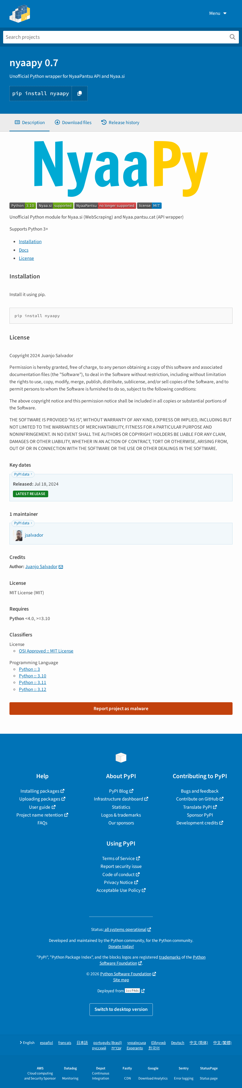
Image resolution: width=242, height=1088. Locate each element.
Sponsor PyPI (200, 815)
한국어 (154, 1048)
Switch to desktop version (121, 1009)
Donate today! (121, 946)
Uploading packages (39, 798)
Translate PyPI (197, 807)
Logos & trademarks (121, 815)
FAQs (42, 822)
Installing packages (39, 791)
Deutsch (177, 1042)
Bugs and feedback (200, 791)
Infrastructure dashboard (118, 798)
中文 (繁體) (222, 1042)
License (26, 258)
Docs (23, 250)
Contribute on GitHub (197, 798)
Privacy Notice (118, 882)
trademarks (170, 957)
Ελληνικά (158, 1042)
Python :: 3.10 (32, 675)
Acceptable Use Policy (118, 890)
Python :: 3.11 (32, 682)
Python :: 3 (29, 669)
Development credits (197, 822)
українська (136, 1042)
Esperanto (135, 1048)
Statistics (121, 807)
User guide (39, 807)
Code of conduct (118, 874)
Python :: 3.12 (32, 689)
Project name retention (39, 815)
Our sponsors (121, 822)
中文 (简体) (199, 1042)
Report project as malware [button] (121, 708)
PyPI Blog (118, 791)
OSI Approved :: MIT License (46, 650)
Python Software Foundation (125, 974)
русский (99, 1048)
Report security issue (121, 866)
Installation (30, 241)
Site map (121, 980)
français (64, 1042)
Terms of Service (118, 858)
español (46, 1042)
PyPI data (21, 474)
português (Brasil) (107, 1042)
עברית (116, 1048)
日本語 (82, 1042)
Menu (214, 13)
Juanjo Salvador (41, 566)
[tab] (29, 122)
